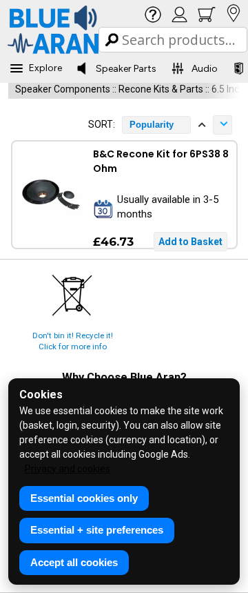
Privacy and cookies (67, 468)
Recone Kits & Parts (160, 89)
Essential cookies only (84, 498)
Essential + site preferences (96, 530)
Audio (205, 69)
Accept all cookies (74, 562)
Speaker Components (62, 89)
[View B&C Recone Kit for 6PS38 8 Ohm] (50, 194)
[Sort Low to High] (201, 125)
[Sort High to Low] (222, 125)
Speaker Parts (126, 69)
